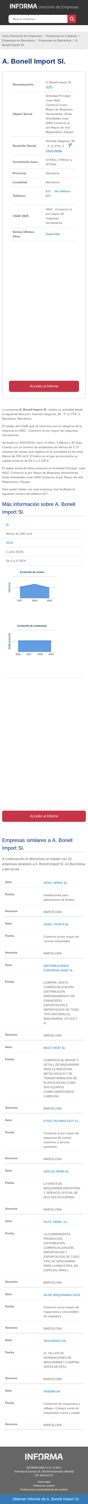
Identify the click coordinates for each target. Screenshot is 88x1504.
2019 (9, 542)
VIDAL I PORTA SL (56, 924)
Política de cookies (44, 1485)
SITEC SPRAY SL (55, 883)
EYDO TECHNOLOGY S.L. (62, 1121)
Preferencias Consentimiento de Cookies (44, 1489)
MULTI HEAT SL (55, 1048)
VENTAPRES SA (55, 1341)
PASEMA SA (52, 1391)
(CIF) (49, 87)
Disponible (53, 234)
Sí (7, 524)
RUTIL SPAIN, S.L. (56, 1222)
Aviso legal (44, 1481)
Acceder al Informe (44, 386)
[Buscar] (72, 18)
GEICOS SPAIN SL (56, 1171)
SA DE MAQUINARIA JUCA (62, 1295)
